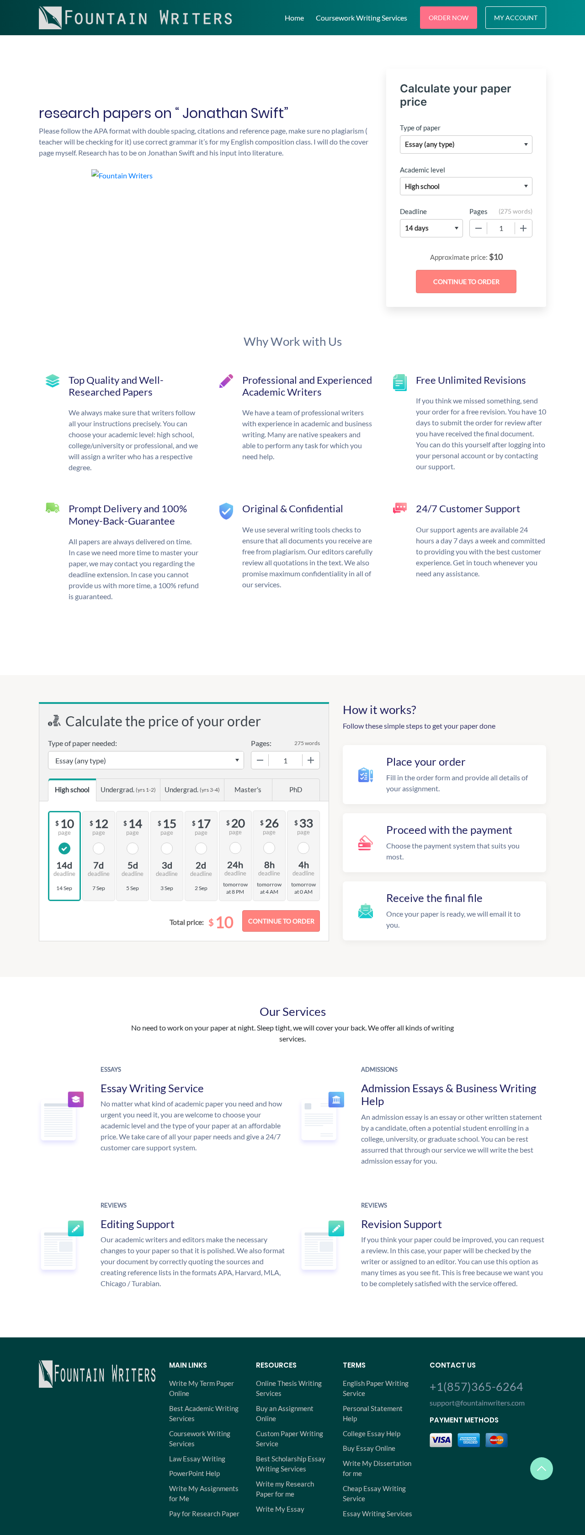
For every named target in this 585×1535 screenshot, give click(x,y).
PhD (295, 789)
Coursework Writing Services (361, 17)
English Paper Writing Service (376, 1388)
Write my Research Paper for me (285, 1489)
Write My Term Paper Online (201, 1388)
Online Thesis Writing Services (289, 1388)
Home (294, 17)
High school (72, 789)
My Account (515, 17)
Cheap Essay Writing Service (374, 1493)
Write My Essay (280, 1509)
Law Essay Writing (197, 1458)
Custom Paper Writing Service (289, 1438)
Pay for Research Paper (204, 1513)
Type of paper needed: (82, 743)
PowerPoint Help (194, 1473)
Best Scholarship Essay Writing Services (290, 1463)
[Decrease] (478, 228)
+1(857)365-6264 (476, 1386)
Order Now (448, 17)
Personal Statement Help (373, 1413)
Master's (247, 789)
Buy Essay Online (369, 1448)
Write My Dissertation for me (377, 1468)
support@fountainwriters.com (477, 1402)
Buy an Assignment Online (285, 1413)
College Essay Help (371, 1433)
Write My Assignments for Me (204, 1493)
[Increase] (523, 228)
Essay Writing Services (377, 1513)
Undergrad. (128, 789)
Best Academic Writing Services (204, 1413)
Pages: (261, 743)
